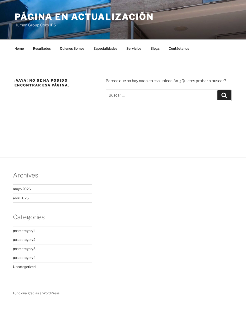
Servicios (133, 48)
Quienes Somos (72, 48)
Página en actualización (84, 17)
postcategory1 (24, 231)
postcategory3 (24, 249)
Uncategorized (24, 267)
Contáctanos (179, 48)
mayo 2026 (22, 189)
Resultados (42, 48)
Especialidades (105, 48)
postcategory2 (24, 239)
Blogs (155, 48)
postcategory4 (24, 257)
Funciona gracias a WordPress (36, 293)
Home (19, 48)
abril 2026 (21, 198)
